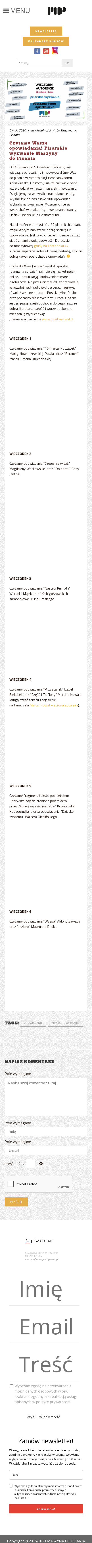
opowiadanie (33, 1022)
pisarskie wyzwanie (65, 1022)
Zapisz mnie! (46, 1509)
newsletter (46, 31)
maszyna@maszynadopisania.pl (41, 1259)
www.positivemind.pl (57, 319)
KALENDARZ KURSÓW (46, 41)
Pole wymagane (18, 1073)
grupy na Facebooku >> (51, 245)
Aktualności (43, 130)
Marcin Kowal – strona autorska (54, 705)
